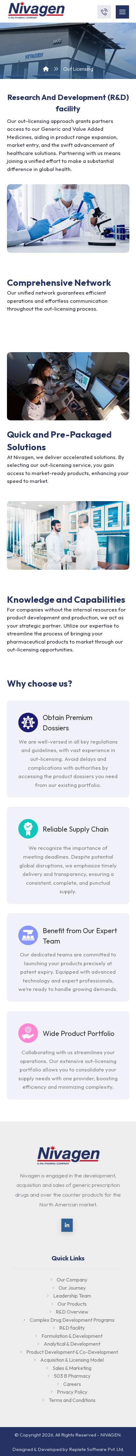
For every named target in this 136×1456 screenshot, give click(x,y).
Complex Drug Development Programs (72, 1320)
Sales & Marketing (72, 1368)
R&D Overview (72, 1312)
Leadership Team (72, 1296)
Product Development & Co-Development (72, 1352)
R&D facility (72, 1328)
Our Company (72, 1279)
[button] (67, 1225)
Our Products (72, 1304)
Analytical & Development (72, 1344)
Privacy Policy (72, 1392)
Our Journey (72, 1288)
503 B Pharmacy (72, 1376)
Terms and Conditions (72, 1400)
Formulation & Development (71, 1336)
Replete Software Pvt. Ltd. (96, 1449)
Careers (72, 1384)
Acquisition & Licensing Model (72, 1360)
